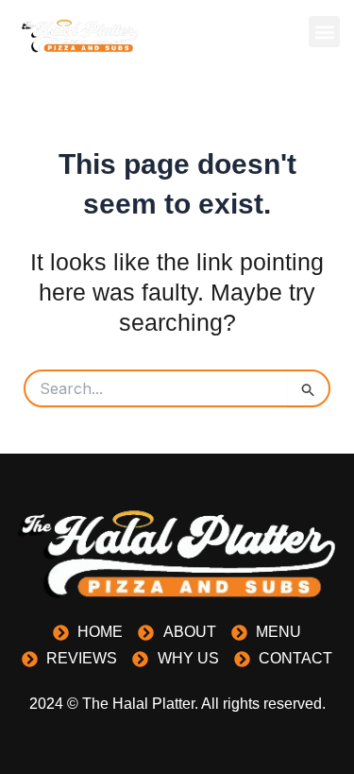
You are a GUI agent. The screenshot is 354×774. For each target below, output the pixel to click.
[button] (324, 31)
